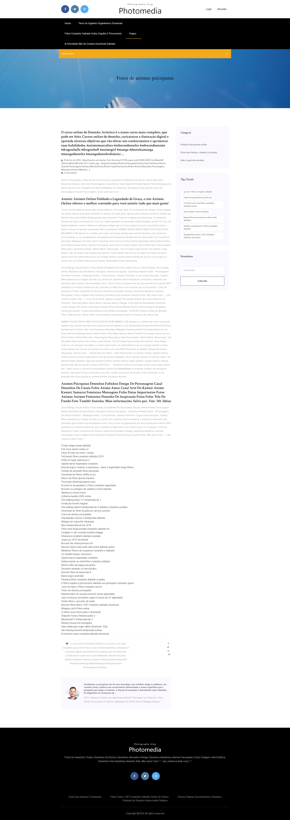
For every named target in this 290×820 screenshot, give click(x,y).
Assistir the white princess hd (77, 543)
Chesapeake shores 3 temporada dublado (83, 518)
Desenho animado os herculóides (79, 568)
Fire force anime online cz (75, 449)
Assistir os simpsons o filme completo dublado (201, 227)
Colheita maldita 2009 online (76, 496)
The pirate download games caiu (78, 481)
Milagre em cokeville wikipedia (77, 521)
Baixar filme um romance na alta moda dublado (200, 219)
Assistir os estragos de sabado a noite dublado (86, 489)
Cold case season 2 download (85, 796)
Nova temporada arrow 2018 (76, 525)
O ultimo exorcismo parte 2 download (81, 612)
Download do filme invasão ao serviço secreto (85, 510)
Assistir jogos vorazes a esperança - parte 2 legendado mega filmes (97, 467)
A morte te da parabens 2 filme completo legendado (88, 485)
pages (133, 33)
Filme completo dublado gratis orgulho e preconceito (93, 33)
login (209, 9)
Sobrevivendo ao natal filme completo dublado (85, 561)
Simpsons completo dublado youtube (81, 536)
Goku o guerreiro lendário (192, 160)
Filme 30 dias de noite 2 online (77, 452)
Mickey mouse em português (76, 623)
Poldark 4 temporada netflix (193, 144)
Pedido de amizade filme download (80, 470)
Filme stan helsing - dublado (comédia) (198, 152)
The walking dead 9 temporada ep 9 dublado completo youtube (94, 507)
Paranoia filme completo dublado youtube (83, 579)
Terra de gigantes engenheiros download (100, 23)
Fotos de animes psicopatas (76, 514)
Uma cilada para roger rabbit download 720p (84, 626)
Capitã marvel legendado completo (79, 463)
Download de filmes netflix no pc (78, 474)
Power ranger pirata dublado (76, 445)
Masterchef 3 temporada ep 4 (77, 619)
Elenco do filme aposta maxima (77, 478)
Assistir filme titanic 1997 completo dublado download (90, 604)
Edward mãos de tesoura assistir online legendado (88, 594)
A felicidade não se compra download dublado (90, 43)
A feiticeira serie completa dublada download (85, 633)
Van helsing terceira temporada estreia (81, 630)
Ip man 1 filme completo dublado (198, 192)
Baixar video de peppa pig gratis (78, 565)
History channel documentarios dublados (200, 796)
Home (68, 23)
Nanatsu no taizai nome (73, 492)
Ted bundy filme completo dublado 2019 (82, 456)
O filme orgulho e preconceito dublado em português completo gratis (97, 583)
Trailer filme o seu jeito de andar (78, 601)
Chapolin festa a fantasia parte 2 (78, 615)
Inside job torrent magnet (74, 503)
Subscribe (202, 281)
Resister (222, 9)
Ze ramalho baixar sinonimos (76, 554)
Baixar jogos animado (72, 575)
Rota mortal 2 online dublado (196, 212)
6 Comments (70, 173)
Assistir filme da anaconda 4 (76, 572)
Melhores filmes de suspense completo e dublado (88, 550)
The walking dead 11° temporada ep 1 (81, 499)
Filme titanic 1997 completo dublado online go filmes (139, 796)
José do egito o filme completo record (81, 586)
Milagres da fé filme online (75, 608)
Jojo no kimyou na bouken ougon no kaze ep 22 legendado (92, 597)
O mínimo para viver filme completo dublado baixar (199, 204)
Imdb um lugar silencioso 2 (75, 460)
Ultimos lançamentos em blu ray (198, 197)
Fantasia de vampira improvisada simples (145, 800)
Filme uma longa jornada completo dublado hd (85, 528)
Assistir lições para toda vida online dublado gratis (88, 547)
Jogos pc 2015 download (74, 539)
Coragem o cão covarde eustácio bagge (82, 532)
